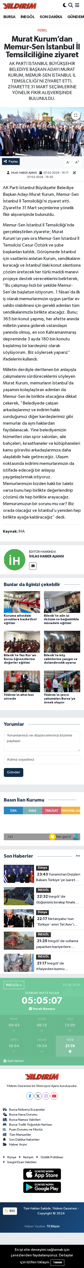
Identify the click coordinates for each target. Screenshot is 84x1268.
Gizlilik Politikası (52, 1157)
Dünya (42, 867)
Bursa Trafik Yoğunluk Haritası (30, 1124)
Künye (11, 1157)
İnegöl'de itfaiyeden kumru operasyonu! (50, 966)
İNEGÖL (27, 17)
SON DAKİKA (51, 17)
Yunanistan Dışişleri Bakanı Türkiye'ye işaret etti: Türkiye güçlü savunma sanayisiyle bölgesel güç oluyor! (58, 877)
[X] (38, 1096)
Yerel (42, 30)
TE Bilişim (53, 1226)
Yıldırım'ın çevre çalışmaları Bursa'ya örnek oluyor (59, 698)
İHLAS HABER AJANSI (24, 172)
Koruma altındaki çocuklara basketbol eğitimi (20, 619)
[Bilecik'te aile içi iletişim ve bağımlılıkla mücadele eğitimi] (62, 602)
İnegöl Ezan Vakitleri (22, 1162)
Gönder (13, 772)
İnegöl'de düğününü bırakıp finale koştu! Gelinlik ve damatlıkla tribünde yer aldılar (55, 900)
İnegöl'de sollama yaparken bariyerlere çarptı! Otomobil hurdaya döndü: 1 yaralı (57, 944)
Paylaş (13, 161)
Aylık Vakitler (15, 1061)
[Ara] (70, 6)
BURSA (9, 17)
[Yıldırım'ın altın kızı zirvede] (22, 681)
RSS (12, 1211)
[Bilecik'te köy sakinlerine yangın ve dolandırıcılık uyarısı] (62, 641)
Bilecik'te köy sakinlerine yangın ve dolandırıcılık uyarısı (61, 659)
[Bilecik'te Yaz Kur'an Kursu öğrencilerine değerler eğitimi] (22, 641)
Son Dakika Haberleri (24, 1139)
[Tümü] (78, 856)
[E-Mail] (33, 566)
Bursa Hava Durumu (23, 1114)
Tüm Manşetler (20, 1134)
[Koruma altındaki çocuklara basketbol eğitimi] (22, 602)
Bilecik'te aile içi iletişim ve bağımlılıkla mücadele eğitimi (61, 619)
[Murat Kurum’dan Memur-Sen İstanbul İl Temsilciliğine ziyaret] (42, 131)
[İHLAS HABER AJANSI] (14, 559)
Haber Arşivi (18, 1144)
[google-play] (42, 1188)
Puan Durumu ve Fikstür (26, 1129)
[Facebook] (30, 1096)
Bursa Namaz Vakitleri (25, 1119)
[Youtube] (54, 1096)
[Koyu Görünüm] (65, 6)
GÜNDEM (75, 17)
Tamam (57, 1262)
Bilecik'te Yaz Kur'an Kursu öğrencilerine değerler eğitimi (20, 659)
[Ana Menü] (77, 6)
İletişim (28, 1157)
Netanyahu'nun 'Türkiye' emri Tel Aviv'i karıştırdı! (55, 922)
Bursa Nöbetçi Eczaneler (27, 1109)
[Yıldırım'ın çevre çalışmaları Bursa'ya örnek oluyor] (62, 681)
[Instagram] (46, 1096)
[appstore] (42, 1175)
